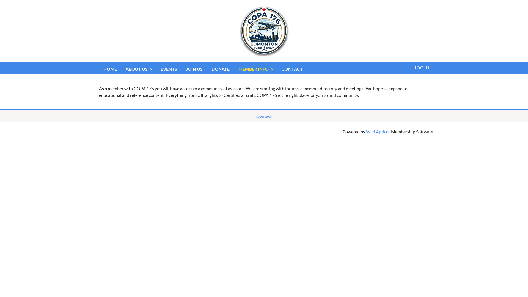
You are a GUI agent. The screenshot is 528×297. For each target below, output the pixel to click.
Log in (422, 67)
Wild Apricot (378, 131)
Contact (264, 116)
